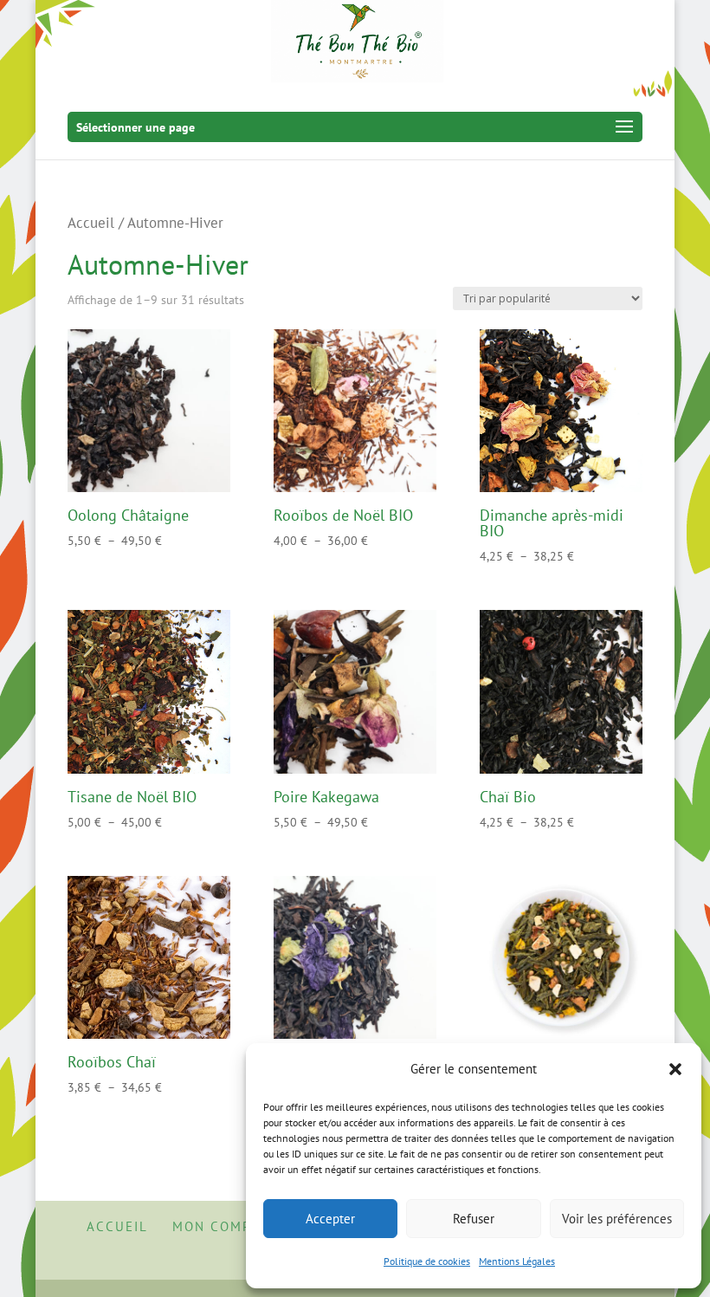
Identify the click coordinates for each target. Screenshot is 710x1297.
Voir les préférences (617, 1218)
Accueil (91, 222)
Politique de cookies (427, 1261)
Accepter (330, 1218)
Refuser (473, 1218)
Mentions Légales (517, 1261)
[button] (675, 1069)
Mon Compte (220, 1226)
